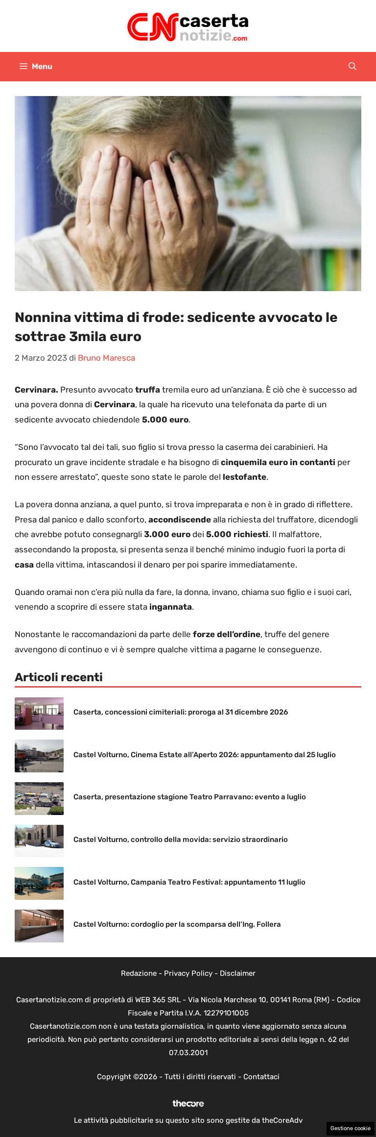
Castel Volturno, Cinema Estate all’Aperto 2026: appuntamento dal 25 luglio (204, 754)
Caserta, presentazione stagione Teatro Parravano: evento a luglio (189, 796)
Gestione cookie (350, 1128)
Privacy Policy (188, 973)
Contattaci (261, 1076)
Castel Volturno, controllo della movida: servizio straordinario (180, 839)
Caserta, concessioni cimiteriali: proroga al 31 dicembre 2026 (180, 712)
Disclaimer (238, 973)
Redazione (139, 973)
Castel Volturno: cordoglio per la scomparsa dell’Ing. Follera (177, 924)
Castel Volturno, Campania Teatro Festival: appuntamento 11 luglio (189, 882)
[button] (352, 66)
